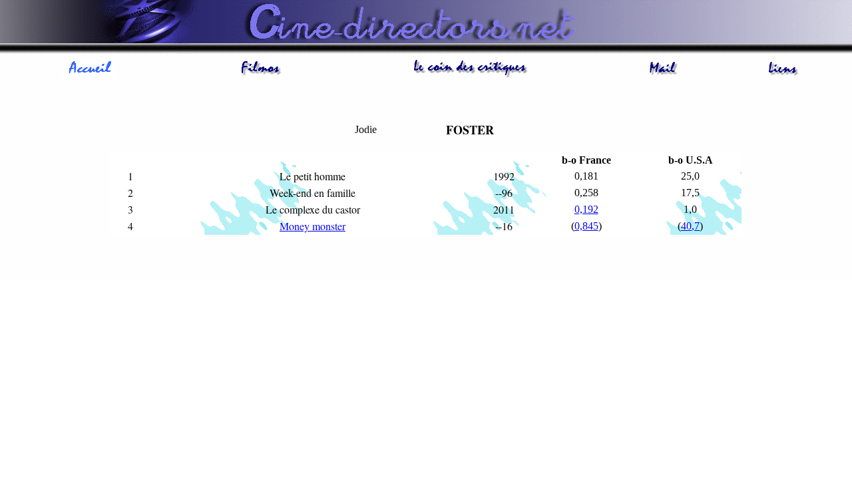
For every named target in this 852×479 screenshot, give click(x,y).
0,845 (586, 226)
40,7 (690, 226)
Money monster (312, 226)
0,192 (586, 209)
